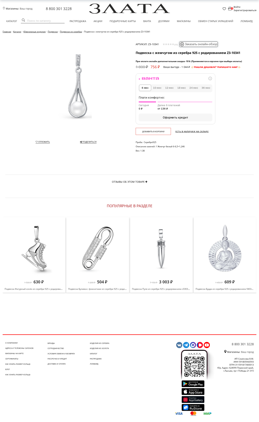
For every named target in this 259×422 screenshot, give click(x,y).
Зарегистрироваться (245, 10)
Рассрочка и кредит (57, 358)
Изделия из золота (99, 348)
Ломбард (247, 21)
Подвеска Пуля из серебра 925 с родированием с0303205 (162, 288)
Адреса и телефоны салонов (19, 348)
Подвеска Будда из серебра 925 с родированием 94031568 (226, 288)
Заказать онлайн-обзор (201, 44)
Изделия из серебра (99, 343)
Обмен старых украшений (215, 21)
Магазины (184, 21)
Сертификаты (11, 358)
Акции (98, 21)
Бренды (51, 343)
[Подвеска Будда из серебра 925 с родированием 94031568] (225, 248)
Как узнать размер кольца (17, 364)
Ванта (147, 21)
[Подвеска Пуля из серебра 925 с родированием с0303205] (161, 248)
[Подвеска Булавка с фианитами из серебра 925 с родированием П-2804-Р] (97, 248)
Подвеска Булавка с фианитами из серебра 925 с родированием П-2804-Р (106, 288)
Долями (163, 21)
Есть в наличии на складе (191, 131)
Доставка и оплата (57, 364)
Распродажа (78, 21)
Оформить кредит (175, 117)
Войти (237, 6)
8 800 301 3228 (59, 8)
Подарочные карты (123, 21)
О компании (11, 343)
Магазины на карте (14, 353)
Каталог (11, 21)
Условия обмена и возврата (61, 353)
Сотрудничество (56, 348)
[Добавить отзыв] (146, 181)
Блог (7, 369)
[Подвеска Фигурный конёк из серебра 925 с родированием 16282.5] (34, 248)
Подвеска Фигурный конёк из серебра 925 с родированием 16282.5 (40, 288)
